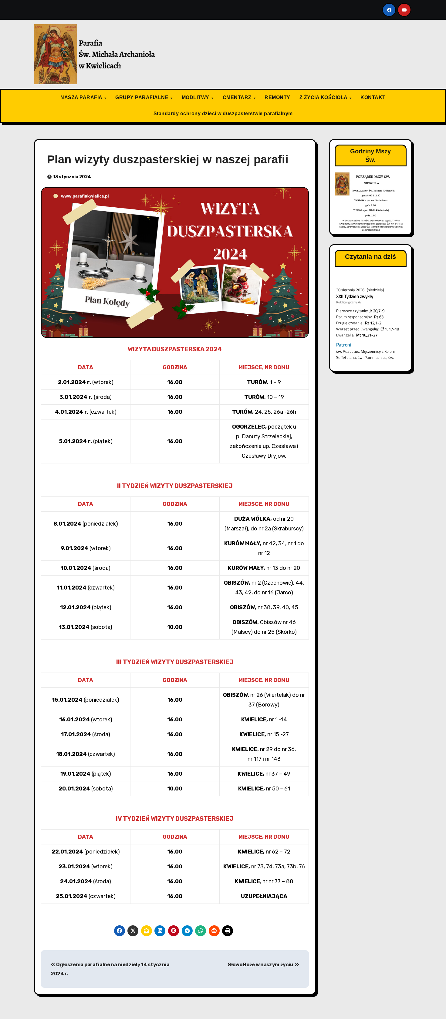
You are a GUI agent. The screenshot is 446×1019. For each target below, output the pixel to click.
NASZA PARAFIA (81, 97)
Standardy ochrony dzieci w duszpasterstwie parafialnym (223, 113)
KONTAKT (373, 97)
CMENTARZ (238, 97)
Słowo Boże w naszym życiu (261, 964)
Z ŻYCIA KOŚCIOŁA (324, 97)
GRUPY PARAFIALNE (142, 97)
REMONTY (277, 97)
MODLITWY (196, 97)
